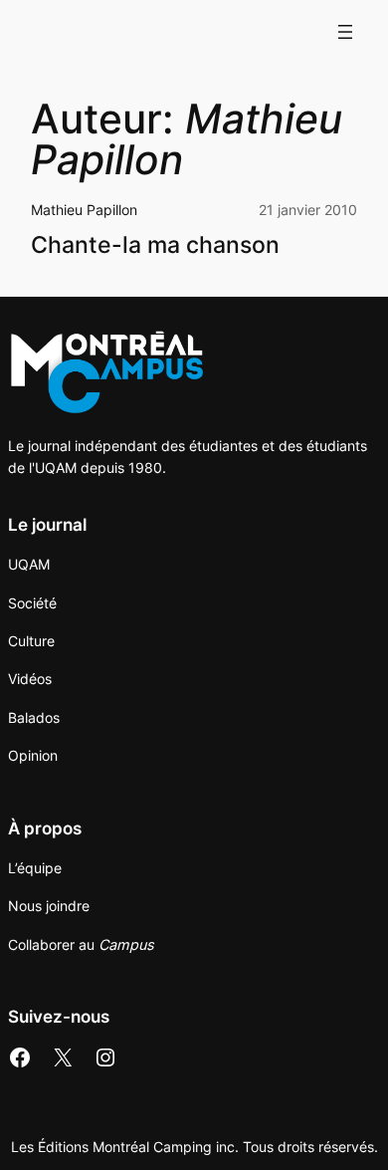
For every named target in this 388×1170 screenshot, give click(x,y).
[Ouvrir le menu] (345, 32)
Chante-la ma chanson (155, 244)
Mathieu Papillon (84, 209)
